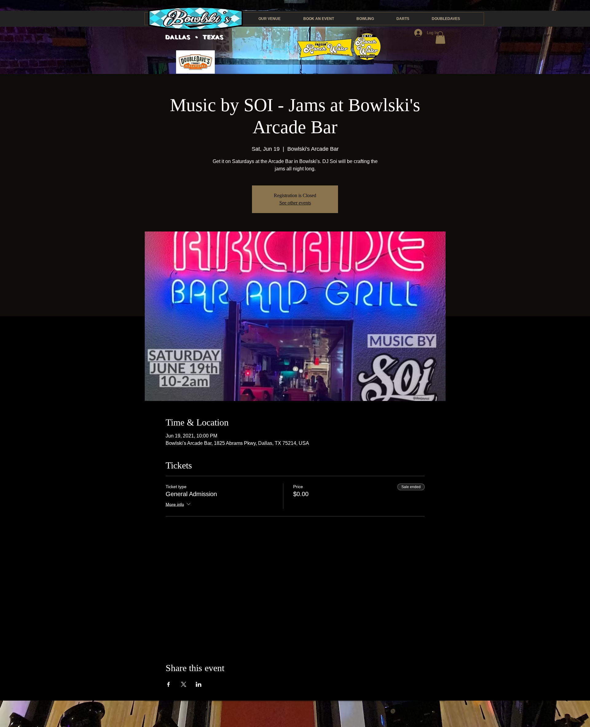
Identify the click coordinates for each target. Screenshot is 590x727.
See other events (295, 202)
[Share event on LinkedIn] (199, 684)
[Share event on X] (184, 684)
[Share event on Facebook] (168, 684)
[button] (440, 37)
